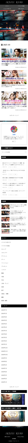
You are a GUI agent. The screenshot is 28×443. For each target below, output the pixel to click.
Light (14, 134)
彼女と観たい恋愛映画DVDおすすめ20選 (13, 177)
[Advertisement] (14, 26)
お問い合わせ (7, 436)
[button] (25, 152)
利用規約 (14, 438)
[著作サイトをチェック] (13, 141)
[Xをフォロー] (15, 141)
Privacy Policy (21, 436)
